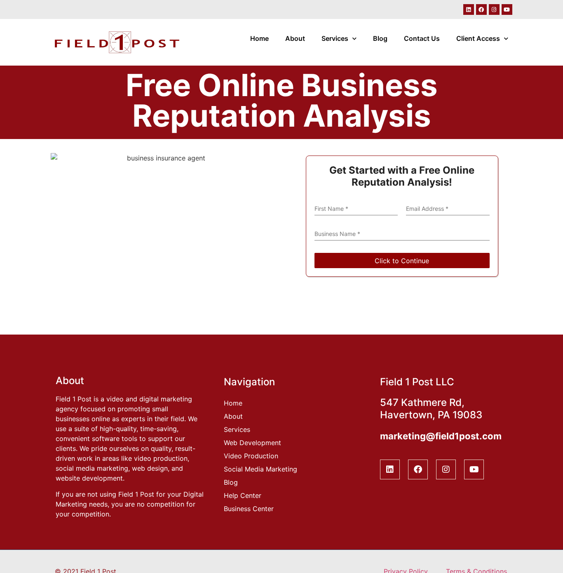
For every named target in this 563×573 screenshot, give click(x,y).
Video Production (251, 456)
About (295, 38)
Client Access (478, 38)
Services (334, 38)
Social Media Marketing (260, 469)
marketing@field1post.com (441, 436)
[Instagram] (494, 9)
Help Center (242, 495)
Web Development (252, 443)
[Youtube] (507, 9)
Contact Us (422, 38)
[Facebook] (481, 9)
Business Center (249, 509)
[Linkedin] (468, 9)
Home (259, 38)
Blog (380, 38)
